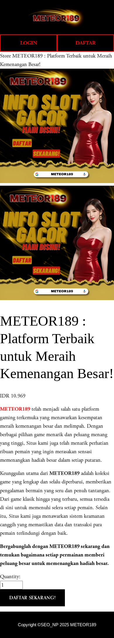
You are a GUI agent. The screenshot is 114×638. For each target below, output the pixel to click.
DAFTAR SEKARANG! (32, 597)
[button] (32, 597)
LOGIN (28, 43)
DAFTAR (85, 43)
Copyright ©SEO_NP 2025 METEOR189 (57, 624)
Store (5, 56)
